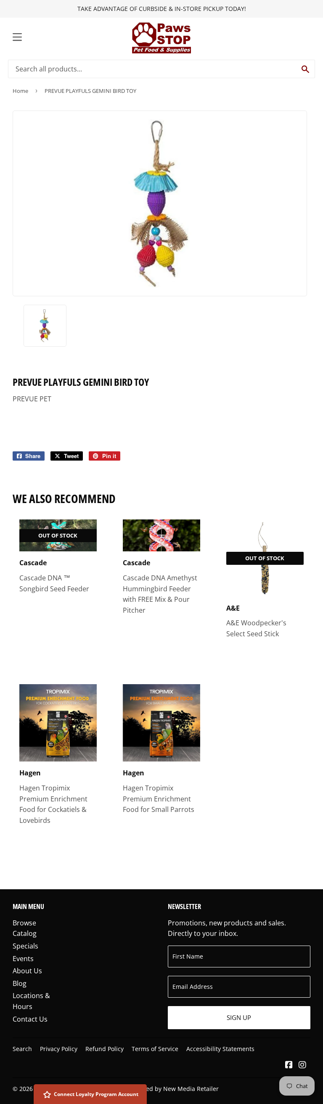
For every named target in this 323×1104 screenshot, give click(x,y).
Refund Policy (104, 1049)
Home (20, 91)
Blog (19, 983)
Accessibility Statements (220, 1049)
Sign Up (239, 1017)
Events (23, 958)
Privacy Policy (58, 1049)
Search (22, 1049)
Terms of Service (155, 1049)
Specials (25, 946)
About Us (27, 970)
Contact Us (30, 1019)
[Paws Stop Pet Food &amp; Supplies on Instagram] (302, 1065)
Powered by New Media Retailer (174, 1089)
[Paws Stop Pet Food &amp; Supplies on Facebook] (289, 1065)
